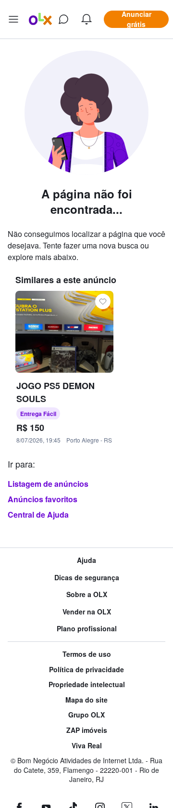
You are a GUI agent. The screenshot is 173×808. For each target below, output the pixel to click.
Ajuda (86, 560)
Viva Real (87, 745)
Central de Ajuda (38, 514)
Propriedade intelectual (87, 684)
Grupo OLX (86, 714)
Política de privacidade (86, 669)
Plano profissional (87, 628)
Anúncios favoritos (42, 499)
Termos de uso (86, 654)
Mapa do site (86, 699)
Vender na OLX (86, 611)
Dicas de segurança (86, 577)
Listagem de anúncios (48, 483)
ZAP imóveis (86, 730)
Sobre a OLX (86, 594)
